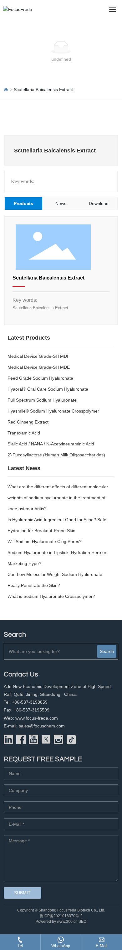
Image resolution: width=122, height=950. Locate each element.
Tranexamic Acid (24, 432)
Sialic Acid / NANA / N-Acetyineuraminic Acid (51, 443)
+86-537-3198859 (29, 702)
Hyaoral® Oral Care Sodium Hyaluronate (48, 389)
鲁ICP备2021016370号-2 (61, 916)
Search (107, 651)
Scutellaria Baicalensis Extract (48, 277)
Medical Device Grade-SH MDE (39, 367)
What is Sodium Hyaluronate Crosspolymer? (51, 596)
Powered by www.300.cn (57, 921)
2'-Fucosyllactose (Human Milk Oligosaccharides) (56, 454)
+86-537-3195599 (31, 709)
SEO (82, 921)
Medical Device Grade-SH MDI (38, 356)
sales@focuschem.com (42, 725)
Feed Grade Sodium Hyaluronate (40, 378)
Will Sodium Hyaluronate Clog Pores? (45, 541)
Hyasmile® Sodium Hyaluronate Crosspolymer (53, 410)
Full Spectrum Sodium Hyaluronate (42, 400)
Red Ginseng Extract (28, 421)
